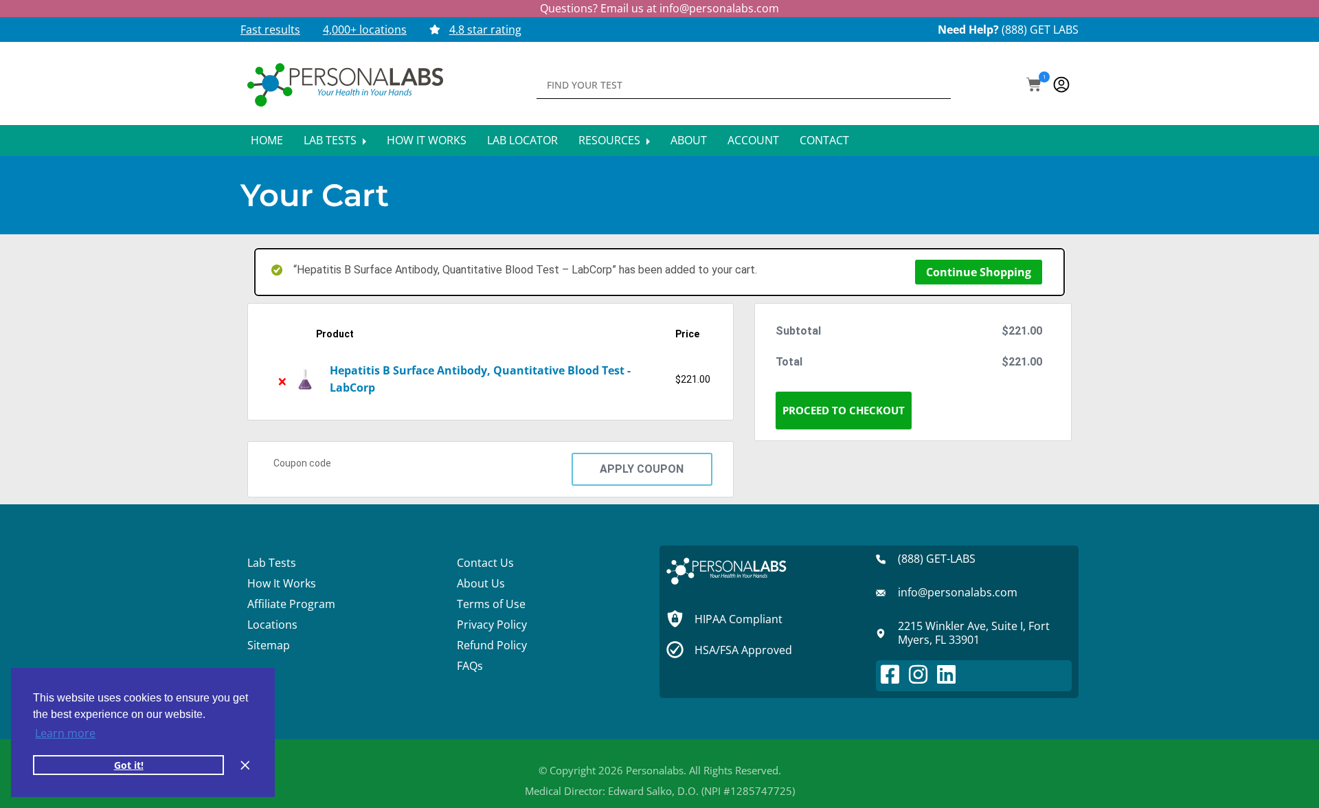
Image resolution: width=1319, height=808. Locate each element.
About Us (481, 583)
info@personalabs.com (719, 8)
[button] (1034, 86)
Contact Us (485, 562)
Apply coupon (642, 468)
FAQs (470, 665)
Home (267, 140)
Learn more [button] (65, 733)
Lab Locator (522, 140)
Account (753, 140)
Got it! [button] (129, 765)
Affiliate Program (291, 603)
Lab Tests (331, 140)
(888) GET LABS (1040, 29)
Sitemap (268, 645)
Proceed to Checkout (843, 410)
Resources (610, 140)
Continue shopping (978, 272)
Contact (824, 140)
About (688, 140)
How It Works (426, 140)
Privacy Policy (492, 624)
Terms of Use (491, 603)
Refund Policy (492, 645)
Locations (272, 624)
